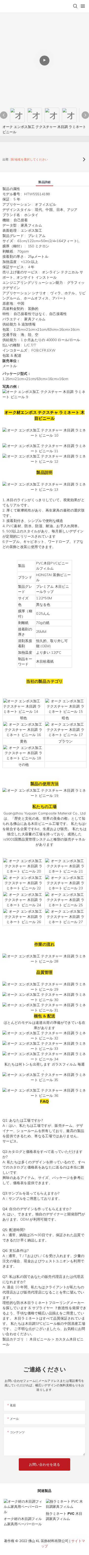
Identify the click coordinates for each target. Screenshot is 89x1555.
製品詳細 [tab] (44, 182)
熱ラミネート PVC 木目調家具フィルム (64, 1516)
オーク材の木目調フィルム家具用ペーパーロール (23, 1521)
